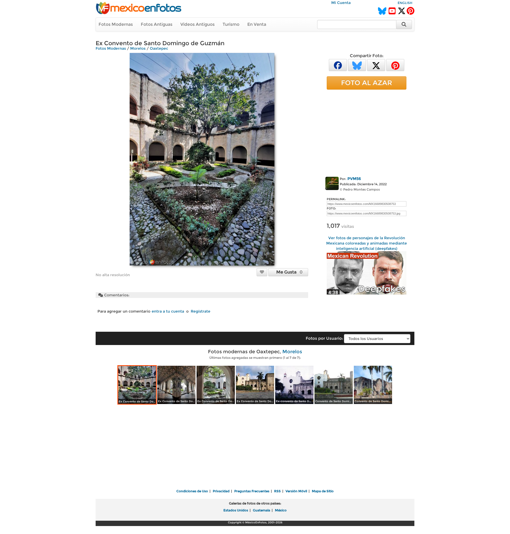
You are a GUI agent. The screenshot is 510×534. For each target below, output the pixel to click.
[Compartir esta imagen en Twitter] (376, 64)
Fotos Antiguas (156, 24)
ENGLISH (405, 3)
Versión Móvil (296, 491)
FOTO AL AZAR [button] (366, 83)
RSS (277, 491)
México (281, 510)
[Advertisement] (366, 132)
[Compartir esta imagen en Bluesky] (357, 64)
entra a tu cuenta (168, 311)
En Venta (256, 24)
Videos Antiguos (197, 24)
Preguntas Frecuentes (251, 491)
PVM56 (354, 178)
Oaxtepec (159, 48)
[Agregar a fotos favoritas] (262, 272)
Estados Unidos (235, 510)
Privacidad (221, 491)
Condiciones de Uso (192, 491)
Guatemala (261, 510)
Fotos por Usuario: (324, 338)
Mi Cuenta (341, 2)
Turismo (231, 24)
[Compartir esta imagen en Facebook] (338, 64)
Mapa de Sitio (323, 491)
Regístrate (200, 311)
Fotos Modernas (116, 24)
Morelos (138, 48)
